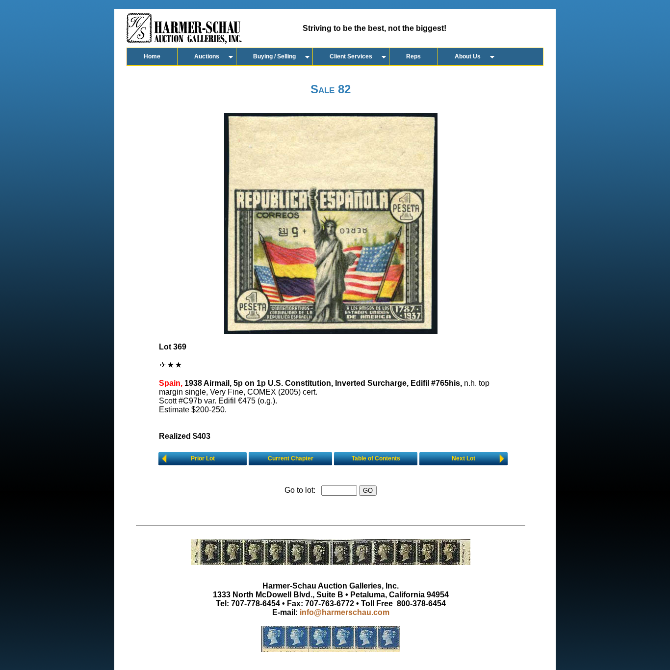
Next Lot (463, 458)
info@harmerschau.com (344, 612)
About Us (468, 56)
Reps (413, 56)
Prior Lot (203, 458)
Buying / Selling (274, 56)
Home (152, 56)
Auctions (206, 56)
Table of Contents (376, 458)
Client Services (351, 56)
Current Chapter (290, 458)
